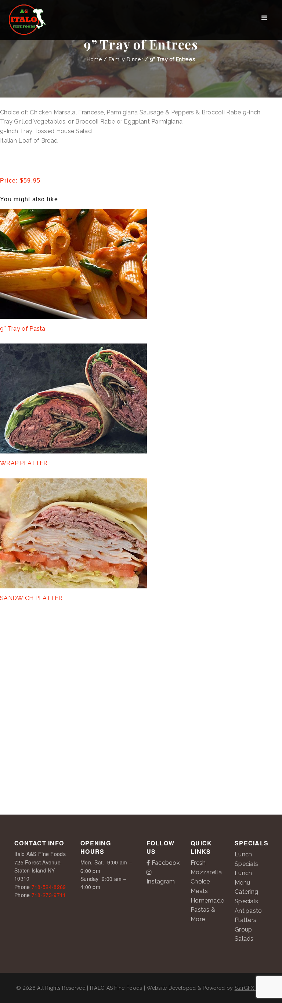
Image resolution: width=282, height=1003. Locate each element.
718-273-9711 (49, 895)
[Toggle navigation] (264, 20)
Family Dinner (126, 59)
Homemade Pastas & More (207, 910)
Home (94, 59)
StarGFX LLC (250, 988)
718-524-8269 (49, 886)
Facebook (165, 862)
